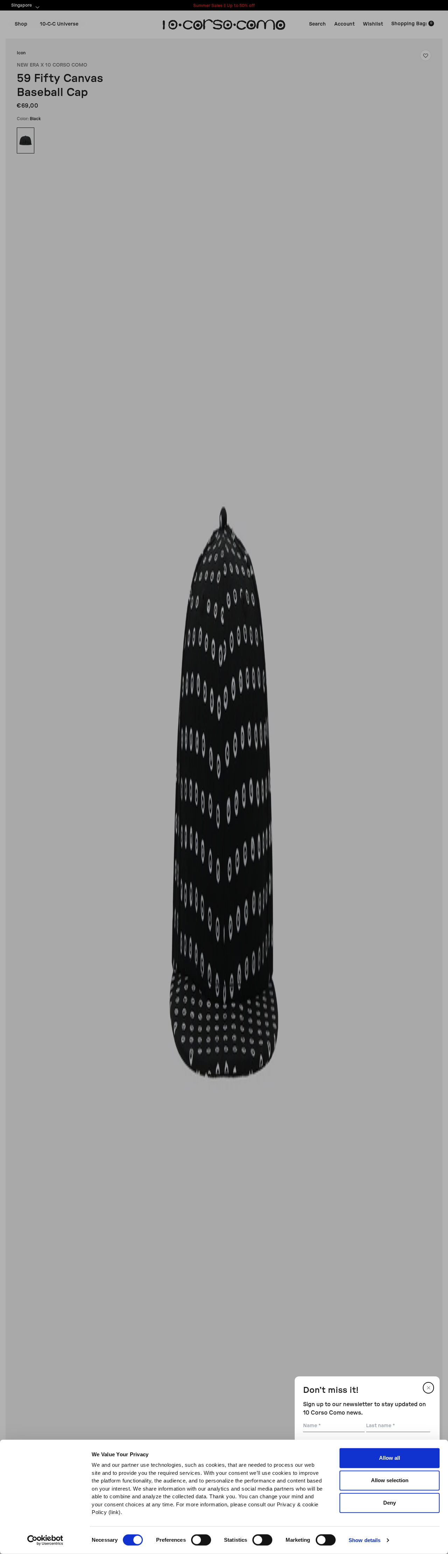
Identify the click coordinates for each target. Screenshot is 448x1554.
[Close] (428, 1388)
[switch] (201, 1540)
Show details (364, 1540)
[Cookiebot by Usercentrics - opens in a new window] (45, 1540)
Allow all (389, 1458)
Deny (389, 1503)
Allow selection (389, 1480)
